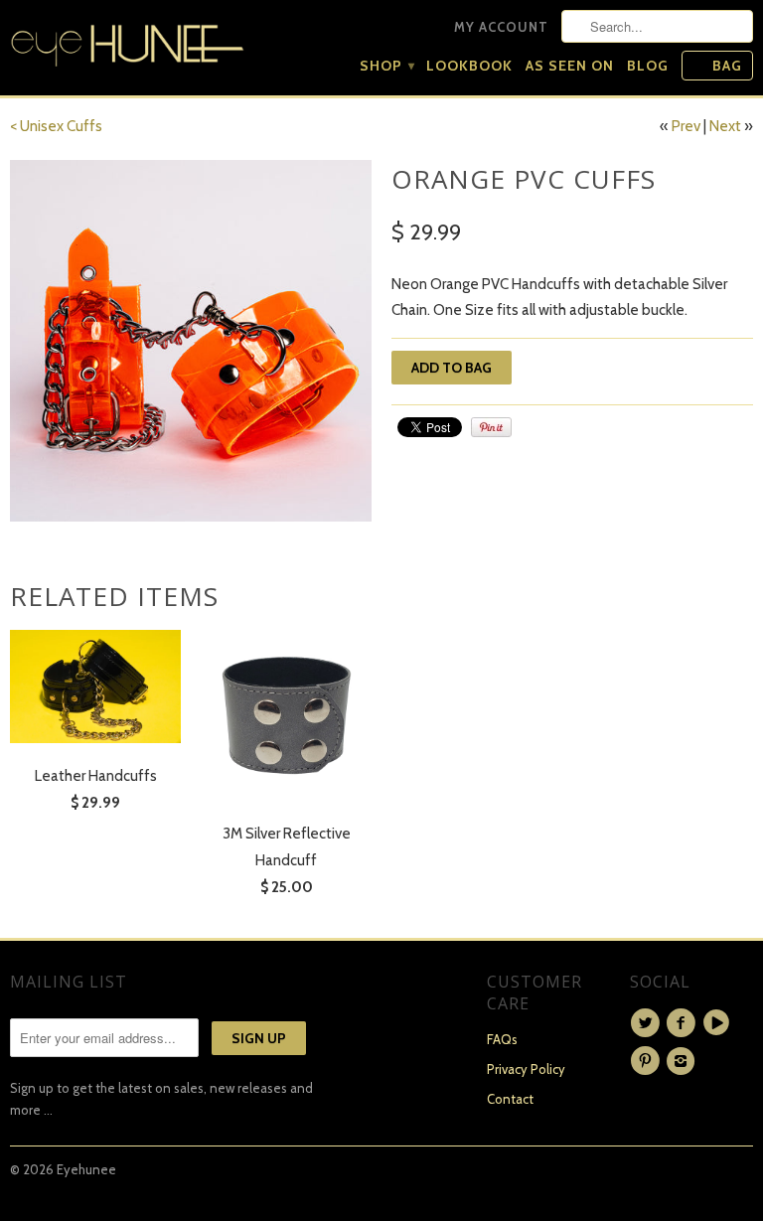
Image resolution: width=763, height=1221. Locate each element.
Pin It (491, 427)
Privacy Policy (526, 1069)
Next (725, 126)
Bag (727, 66)
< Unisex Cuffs (56, 126)
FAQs (502, 1039)
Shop (386, 66)
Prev (686, 126)
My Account (501, 27)
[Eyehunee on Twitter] (648, 1023)
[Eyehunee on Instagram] (683, 1061)
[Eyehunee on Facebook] (683, 1023)
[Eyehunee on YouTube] (719, 1023)
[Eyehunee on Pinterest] (648, 1061)
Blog (648, 66)
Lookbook (469, 66)
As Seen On (570, 66)
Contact (510, 1099)
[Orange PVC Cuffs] (191, 341)
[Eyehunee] (127, 41)
